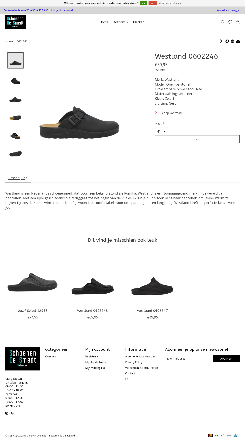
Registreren (92, 356)
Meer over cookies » (170, 3)
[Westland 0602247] (152, 278)
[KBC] (235, 436)
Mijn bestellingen (96, 362)
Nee (153, 3)
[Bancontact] (222, 436)
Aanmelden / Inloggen (228, 10)
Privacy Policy (133, 362)
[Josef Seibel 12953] (32, 278)
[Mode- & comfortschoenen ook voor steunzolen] (15, 22)
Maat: (159, 123)
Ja (143, 3)
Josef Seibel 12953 (32, 311)
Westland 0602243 (92, 311)
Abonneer (226, 358)
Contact (130, 373)
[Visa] (216, 436)
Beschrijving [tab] (17, 178)
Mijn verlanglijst (95, 368)
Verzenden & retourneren (141, 368)
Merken (138, 22)
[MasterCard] (210, 436)
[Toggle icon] (222, 22)
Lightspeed (69, 435)
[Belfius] (229, 436)
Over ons (51, 356)
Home (104, 22)
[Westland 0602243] (92, 278)
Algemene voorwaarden (140, 356)
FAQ (128, 379)
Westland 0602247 (152, 311)
